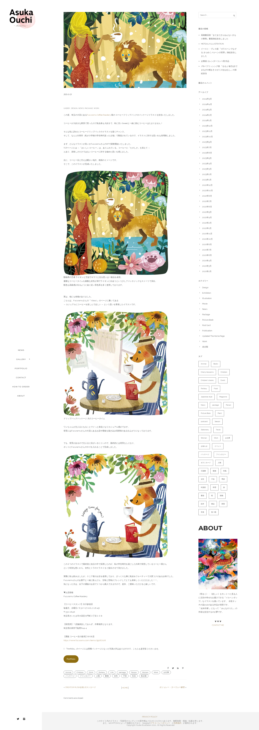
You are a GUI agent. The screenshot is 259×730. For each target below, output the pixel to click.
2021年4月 (207, 260)
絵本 (202, 504)
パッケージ (69, 676)
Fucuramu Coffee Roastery (99, 115)
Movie (204, 304)
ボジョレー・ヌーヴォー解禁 (172, 687)
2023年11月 (207, 131)
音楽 (202, 512)
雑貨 (223, 504)
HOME (125, 688)
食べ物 (213, 512)
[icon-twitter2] (19, 719)
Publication (207, 331)
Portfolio (71, 659)
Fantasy (102, 672)
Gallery (21, 359)
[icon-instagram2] (24, 719)
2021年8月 (207, 244)
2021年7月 (206, 250)
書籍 (202, 496)
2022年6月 (207, 207)
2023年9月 (207, 142)
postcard (204, 421)
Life (111, 672)
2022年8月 (207, 196)
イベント (217, 446)
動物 (107, 676)
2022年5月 (207, 212)
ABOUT (21, 396)
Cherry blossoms (207, 372)
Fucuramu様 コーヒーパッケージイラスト (100, 101)
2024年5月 (207, 99)
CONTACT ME (218, 625)
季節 (223, 479)
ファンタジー (85, 676)
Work (96, 108)
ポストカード (206, 463)
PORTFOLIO (21, 368)
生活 (134, 676)
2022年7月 (207, 201)
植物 (221, 496)
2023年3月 (207, 169)
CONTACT (21, 377)
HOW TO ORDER (21, 387)
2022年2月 (207, 223)
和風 (224, 471)
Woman (145, 672)
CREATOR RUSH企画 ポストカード (80, 687)
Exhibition (206, 293)
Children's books (207, 380)
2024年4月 (207, 104)
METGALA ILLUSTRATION (212, 44)
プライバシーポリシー (160, 723)
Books (215, 364)
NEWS (21, 350)
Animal (68, 672)
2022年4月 (207, 217)
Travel (218, 430)
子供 (125, 676)
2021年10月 (207, 239)
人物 (98, 676)
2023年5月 (207, 158)
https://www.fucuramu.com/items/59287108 (85, 640)
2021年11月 (207, 234)
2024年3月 (207, 110)
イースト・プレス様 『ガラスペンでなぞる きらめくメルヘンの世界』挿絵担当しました (219, 52)
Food (216, 389)
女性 (116, 676)
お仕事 (166, 672)
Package (89, 108)
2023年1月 (206, 180)
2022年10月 (207, 190)
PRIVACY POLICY (149, 717)
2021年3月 (206, 266)
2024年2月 (207, 115)
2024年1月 (207, 120)
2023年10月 (207, 136)
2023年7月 (207, 147)
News (81, 108)
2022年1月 (206, 228)
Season (217, 421)
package (122, 672)
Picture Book (207, 320)
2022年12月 (207, 185)
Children (80, 672)
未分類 (205, 347)
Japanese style (206, 397)
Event (223, 380)
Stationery (205, 430)
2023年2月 (207, 174)
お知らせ (204, 446)
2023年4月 (207, 163)
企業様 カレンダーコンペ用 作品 (215, 61)
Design (74, 108)
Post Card (206, 325)
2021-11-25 (68, 94)
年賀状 (203, 487)
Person (134, 672)
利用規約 (177, 723)
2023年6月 (207, 153)
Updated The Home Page (213, 336)
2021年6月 (207, 255)
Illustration (207, 298)
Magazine (223, 397)
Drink (91, 672)
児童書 (203, 471)
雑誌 (212, 504)
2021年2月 (206, 271)
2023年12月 (207, 126)
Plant (220, 413)
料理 (214, 487)
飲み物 (143, 676)
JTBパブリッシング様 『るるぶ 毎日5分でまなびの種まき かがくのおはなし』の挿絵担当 (219, 70)
